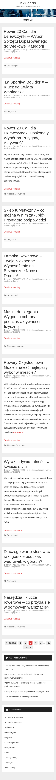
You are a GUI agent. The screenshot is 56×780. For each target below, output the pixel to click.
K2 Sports (28, 3)
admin (8, 50)
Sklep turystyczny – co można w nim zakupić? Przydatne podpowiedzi (25, 215)
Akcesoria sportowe (15, 346)
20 (49, 643)
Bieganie (8, 737)
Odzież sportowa (11, 742)
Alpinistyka (11, 581)
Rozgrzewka (9, 748)
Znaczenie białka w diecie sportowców (21, 696)
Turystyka (11, 111)
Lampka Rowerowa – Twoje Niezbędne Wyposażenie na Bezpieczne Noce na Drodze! (23, 266)
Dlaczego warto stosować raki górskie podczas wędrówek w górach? (27, 556)
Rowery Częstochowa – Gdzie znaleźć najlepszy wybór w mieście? (26, 367)
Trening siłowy (10, 757)
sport (6, 752)
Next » (28, 647)
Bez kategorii (12, 66)
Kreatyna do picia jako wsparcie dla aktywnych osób (26, 691)
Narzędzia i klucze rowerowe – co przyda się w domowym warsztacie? (27, 602)
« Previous (11, 643)
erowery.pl (18, 432)
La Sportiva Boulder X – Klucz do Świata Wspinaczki (26, 87)
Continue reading (13, 58)
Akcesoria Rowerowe (16, 194)
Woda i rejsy (9, 768)
